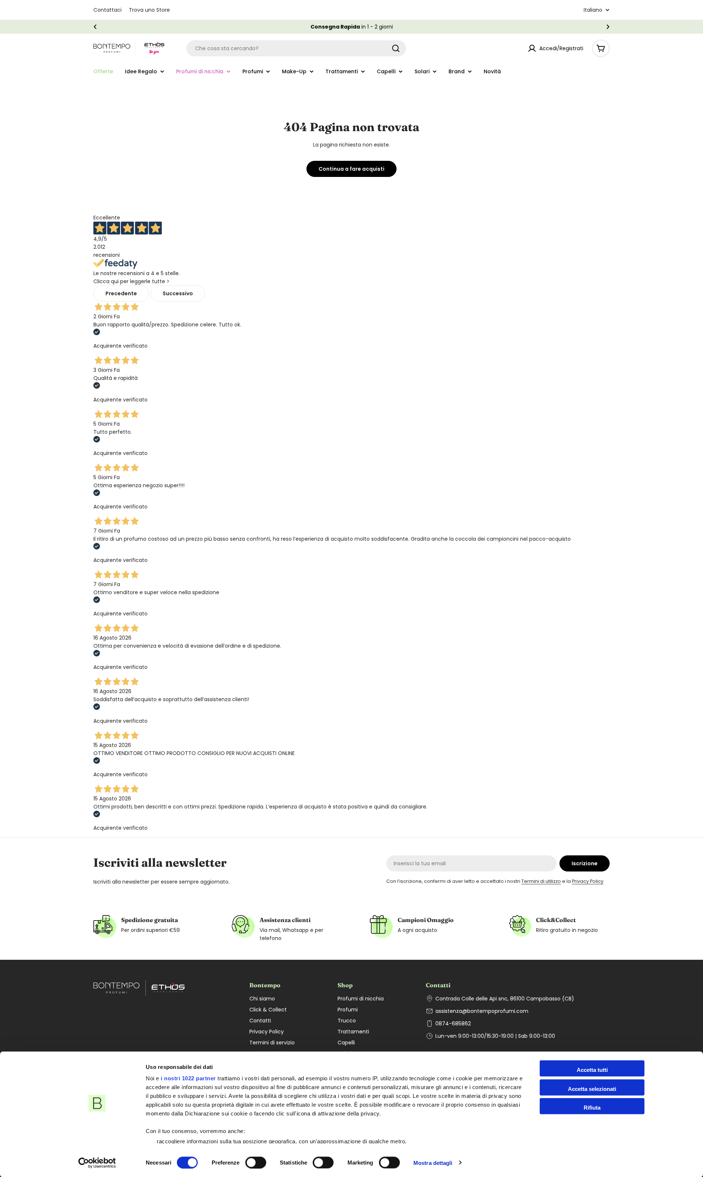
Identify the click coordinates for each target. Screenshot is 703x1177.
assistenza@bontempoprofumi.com (481, 1011)
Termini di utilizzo (541, 881)
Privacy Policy (587, 881)
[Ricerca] (395, 48)
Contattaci (107, 10)
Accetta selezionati (592, 1088)
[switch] (255, 1162)
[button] (95, 27)
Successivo (178, 293)
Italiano (593, 9)
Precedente (121, 293)
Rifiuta (592, 1107)
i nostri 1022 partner (188, 1078)
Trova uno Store (149, 10)
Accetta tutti (592, 1070)
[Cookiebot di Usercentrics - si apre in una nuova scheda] (97, 1162)
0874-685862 (453, 1023)
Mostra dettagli (433, 1162)
